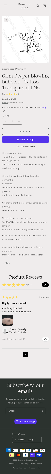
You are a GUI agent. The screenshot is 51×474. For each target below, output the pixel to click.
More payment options (25, 146)
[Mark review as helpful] (45, 339)
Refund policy (23, 463)
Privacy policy (36, 463)
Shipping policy (35, 468)
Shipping (5, 102)
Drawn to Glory (24, 460)
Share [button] (7, 263)
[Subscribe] (42, 411)
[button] (6, 6)
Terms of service (19, 468)
